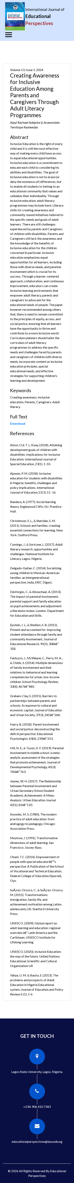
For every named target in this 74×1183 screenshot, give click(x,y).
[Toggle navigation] (8, 35)
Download (17, 423)
